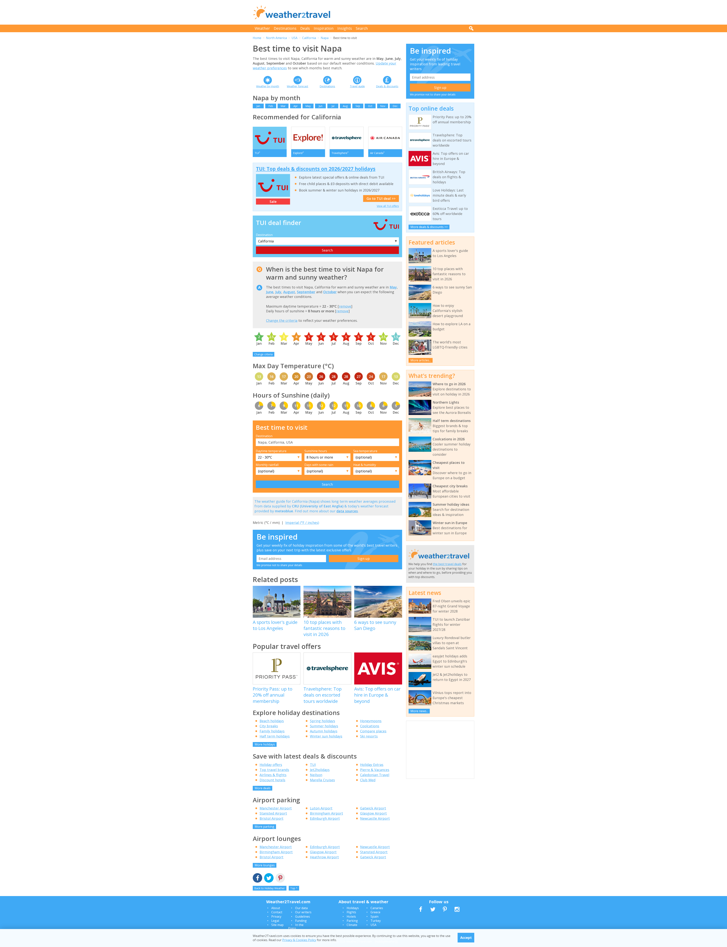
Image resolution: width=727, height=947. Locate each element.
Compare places (373, 731)
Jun (320, 106)
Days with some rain (318, 465)
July (278, 292)
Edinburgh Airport (325, 818)
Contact (276, 912)
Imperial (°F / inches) (302, 522)
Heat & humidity (364, 465)
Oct (370, 106)
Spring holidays (322, 721)
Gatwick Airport (373, 808)
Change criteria (263, 354)
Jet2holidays (320, 769)
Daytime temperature (271, 451)
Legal (275, 921)
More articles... (420, 360)
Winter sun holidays (326, 736)
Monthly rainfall (267, 465)
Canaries (377, 908)
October (330, 292)
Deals (305, 28)
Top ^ (293, 888)
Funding (301, 921)
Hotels (351, 916)
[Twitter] (269, 878)
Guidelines (302, 916)
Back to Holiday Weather (269, 888)
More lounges (265, 865)
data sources (347, 511)
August (289, 292)
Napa (324, 38)
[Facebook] (257, 878)
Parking (352, 921)
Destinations (285, 28)
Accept (466, 937)
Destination (264, 235)
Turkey (376, 921)
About (275, 908)
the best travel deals (447, 564)
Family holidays (272, 731)
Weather (262, 28)
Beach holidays (272, 721)
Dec (395, 106)
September (306, 292)
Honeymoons (370, 721)
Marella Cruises (322, 780)
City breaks (269, 726)
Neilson (316, 775)
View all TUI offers (388, 206)
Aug (345, 106)
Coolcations (369, 726)
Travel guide (357, 86)
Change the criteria (281, 320)
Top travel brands (274, 769)
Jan (258, 106)
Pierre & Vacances (374, 769)
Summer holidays (324, 726)
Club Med (367, 780)
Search (362, 28)
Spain (374, 916)
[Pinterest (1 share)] (280, 878)
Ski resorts (369, 736)
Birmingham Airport (326, 813)
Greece (375, 912)
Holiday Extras (371, 764)
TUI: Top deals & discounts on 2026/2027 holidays (315, 168)
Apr (295, 106)
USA (294, 38)
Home (257, 38)
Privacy (276, 916)
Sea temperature (365, 451)
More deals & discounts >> (429, 227)
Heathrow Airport (324, 857)
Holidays (353, 908)
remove (345, 306)
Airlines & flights (273, 775)
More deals (263, 788)
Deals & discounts (387, 86)
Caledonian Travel (374, 775)
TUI (313, 764)
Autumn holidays (323, 731)
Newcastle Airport (375, 818)
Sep (358, 106)
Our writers (303, 912)
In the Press (295, 926)
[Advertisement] (405, 12)
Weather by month (267, 86)
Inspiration (324, 28)
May (308, 106)
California (309, 38)
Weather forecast (297, 86)
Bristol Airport (271, 818)
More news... (419, 711)
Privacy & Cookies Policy (299, 940)
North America (276, 38)
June (269, 292)
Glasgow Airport (373, 813)
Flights (351, 912)
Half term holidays (275, 736)
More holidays (265, 744)
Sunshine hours (315, 451)
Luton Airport (321, 808)
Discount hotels (272, 780)
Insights (344, 28)
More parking (264, 826)
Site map (277, 925)
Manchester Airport (276, 808)
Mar (283, 106)
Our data (301, 908)
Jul (333, 106)
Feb (270, 106)
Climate (352, 925)
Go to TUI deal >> (381, 198)
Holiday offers (271, 764)
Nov (382, 106)
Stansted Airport (273, 813)
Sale (273, 201)
